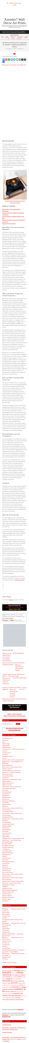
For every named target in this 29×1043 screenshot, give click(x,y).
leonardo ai (7, 980)
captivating (6, 975)
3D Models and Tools (7, 738)
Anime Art (4, 751)
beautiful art (13, 972)
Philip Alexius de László (8, 861)
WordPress (6, 1041)
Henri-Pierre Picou (7, 833)
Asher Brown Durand (7, 756)
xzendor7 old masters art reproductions (12, 994)
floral (16, 976)
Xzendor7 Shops (6, 893)
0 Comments (20, 48)
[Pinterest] (6, 60)
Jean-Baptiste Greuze (7, 842)
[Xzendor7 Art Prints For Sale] (14, 635)
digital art (17, 975)
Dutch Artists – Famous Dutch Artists (11, 786)
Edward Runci (5, 795)
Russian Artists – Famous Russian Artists (12, 874)
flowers (20, 977)
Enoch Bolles (5, 802)
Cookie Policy (5, 1029)
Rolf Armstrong (6, 870)
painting (22, 981)
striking (9, 987)
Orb (10, 144)
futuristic (4, 978)
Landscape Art (6, 849)
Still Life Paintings (6, 879)
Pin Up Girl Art (6, 863)
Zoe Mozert (5, 901)
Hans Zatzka (5, 831)
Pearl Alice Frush (6, 858)
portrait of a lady (21, 983)
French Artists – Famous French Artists (12, 813)
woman (4, 989)
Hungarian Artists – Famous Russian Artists (13, 838)
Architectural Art (6, 752)
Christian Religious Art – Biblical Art (11, 770)
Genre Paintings (6, 815)
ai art (3, 970)
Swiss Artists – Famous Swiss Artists (11, 883)
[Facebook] (3, 60)
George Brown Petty (7, 817)
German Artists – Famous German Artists (12, 818)
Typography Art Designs (8, 885)
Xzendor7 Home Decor (8, 892)
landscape (18, 978)
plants (9, 983)
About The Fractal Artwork (9, 223)
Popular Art (5, 865)
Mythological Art (6, 854)
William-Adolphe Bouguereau (9, 890)
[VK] (19, 60)
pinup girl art (5, 983)
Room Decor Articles (7, 872)
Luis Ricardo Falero (7, 851)
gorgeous (9, 979)
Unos (19, 1039)
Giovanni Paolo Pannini (8, 824)
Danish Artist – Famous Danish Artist (11, 779)
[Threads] (25, 60)
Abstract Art (5, 740)
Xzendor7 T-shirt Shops (8, 897)
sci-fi (24, 985)
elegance (23, 975)
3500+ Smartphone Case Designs (15, 716)
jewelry (14, 978)
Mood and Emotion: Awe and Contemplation (13, 220)
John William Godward (8, 845)
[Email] (17, 60)
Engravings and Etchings (8, 801)
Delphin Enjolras (6, 781)
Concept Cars (5, 777)
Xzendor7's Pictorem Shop (14, 709)
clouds (13, 975)
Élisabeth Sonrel (6, 797)
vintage (23, 987)
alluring (16, 970)
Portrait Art (5, 867)
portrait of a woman (6, 985)
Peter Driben (5, 860)
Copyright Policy (21, 1027)
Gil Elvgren (5, 820)
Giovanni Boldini (6, 822)
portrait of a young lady (14, 985)
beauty (20, 972)
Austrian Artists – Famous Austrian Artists (13, 760)
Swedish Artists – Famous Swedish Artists (12, 881)
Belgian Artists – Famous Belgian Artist (12, 761)
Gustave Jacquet (6, 829)
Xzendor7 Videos (6, 899)
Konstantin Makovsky (7, 847)
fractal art (24, 976)
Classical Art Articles (7, 774)
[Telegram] (14, 60)
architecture (23, 970)
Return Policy (5, 1027)
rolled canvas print (19, 580)
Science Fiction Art (7, 876)
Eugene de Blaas (6, 804)
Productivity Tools (6, 868)
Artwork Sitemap (6, 1024)
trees (19, 987)
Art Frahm (4, 754)
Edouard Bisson (6, 794)
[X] (22, 60)
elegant (4, 976)
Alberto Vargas (6, 744)
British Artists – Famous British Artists (12, 767)
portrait (14, 983)
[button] (13, 32)
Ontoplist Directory (7, 1032)
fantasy (8, 977)
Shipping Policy (13, 1029)
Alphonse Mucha (6, 747)
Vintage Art (5, 886)
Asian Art (4, 758)
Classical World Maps (7, 776)
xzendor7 (11, 989)
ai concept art (9, 970)
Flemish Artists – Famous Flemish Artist (12, 808)
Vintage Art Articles (7, 888)
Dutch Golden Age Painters (9, 788)
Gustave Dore (5, 827)
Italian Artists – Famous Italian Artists (11, 840)
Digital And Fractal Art (7, 783)
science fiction (5, 987)
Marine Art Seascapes (7, 852)
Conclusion (5, 222)
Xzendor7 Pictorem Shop (14, 607)
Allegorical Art (5, 745)
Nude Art (4, 856)
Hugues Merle (5, 836)
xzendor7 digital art (10, 991)
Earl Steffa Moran (6, 792)
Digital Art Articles (6, 785)
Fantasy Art (5, 806)
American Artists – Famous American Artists (13, 749)
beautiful (6, 972)
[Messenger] (11, 60)
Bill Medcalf (5, 763)
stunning (15, 987)
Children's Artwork (7, 769)
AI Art (3, 742)
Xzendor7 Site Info (7, 895)
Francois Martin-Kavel (7, 811)
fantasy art (12, 976)
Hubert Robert (6, 835)
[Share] (3, 62)
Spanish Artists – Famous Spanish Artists (12, 877)
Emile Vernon (5, 799)
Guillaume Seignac (7, 826)
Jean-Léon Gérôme (7, 843)
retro (21, 985)
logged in (11, 599)
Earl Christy (5, 790)
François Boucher (6, 810)
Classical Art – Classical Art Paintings (11, 772)
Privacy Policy (13, 1027)
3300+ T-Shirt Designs (14, 714)
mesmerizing (16, 981)
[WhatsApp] (9, 60)
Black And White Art (7, 765)
